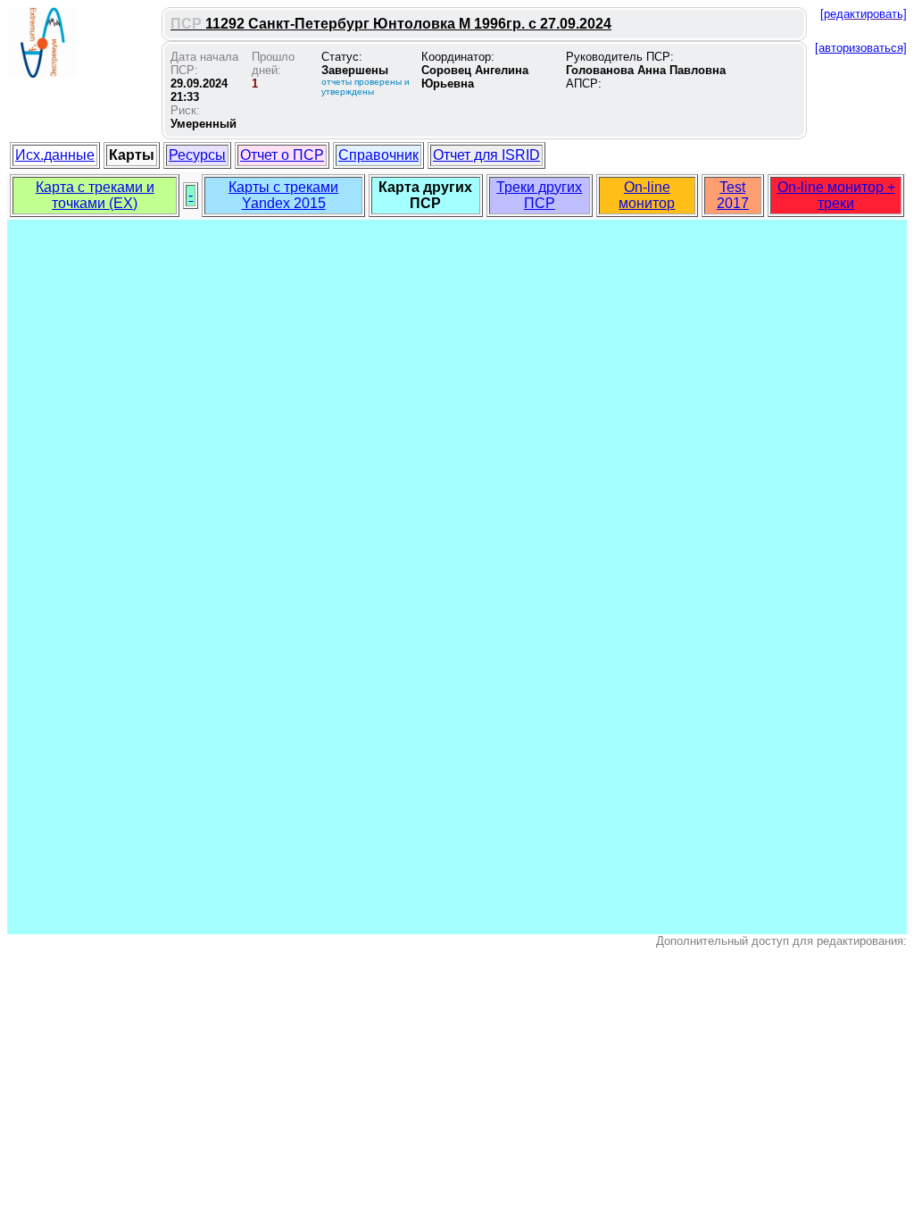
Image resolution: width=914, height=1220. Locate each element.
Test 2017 (733, 195)
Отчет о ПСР (282, 155)
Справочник (378, 155)
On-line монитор (647, 195)
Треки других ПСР (539, 195)
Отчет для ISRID (486, 155)
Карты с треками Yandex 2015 (283, 195)
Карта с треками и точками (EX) (95, 195)
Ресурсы (197, 155)
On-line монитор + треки (836, 195)
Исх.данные (55, 155)
